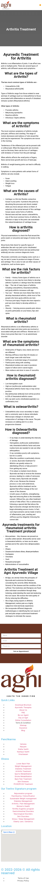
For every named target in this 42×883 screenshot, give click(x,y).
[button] (40, 5)
